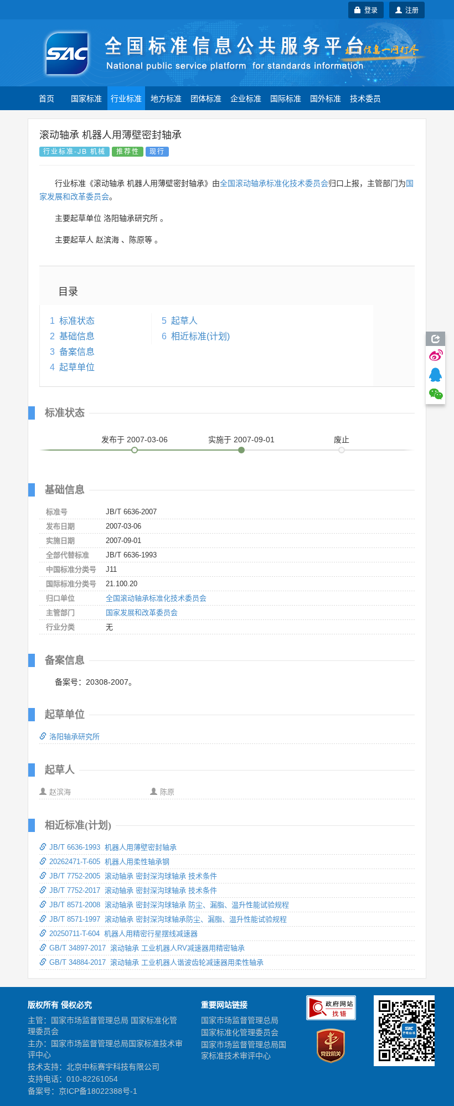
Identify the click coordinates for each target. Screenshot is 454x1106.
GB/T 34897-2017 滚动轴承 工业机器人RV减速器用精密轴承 (147, 948)
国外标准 (325, 98)
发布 (134, 439)
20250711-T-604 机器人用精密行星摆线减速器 (123, 933)
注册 (410, 9)
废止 (341, 439)
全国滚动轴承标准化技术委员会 (274, 183)
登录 (369, 9)
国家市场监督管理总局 (239, 1020)
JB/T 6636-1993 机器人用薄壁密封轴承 (113, 847)
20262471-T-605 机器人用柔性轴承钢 (109, 861)
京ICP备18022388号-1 (98, 1091)
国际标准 (285, 98)
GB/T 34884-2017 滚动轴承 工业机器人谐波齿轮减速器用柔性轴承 (156, 962)
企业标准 (245, 98)
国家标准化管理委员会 (239, 1032)
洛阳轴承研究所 (74, 736)
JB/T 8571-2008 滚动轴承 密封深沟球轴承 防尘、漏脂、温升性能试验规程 (169, 905)
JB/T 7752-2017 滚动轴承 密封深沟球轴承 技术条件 (133, 890)
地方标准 (166, 98)
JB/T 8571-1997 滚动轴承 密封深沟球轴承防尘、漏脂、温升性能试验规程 (168, 919)
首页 (46, 98)
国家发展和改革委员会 (142, 612)
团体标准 (205, 98)
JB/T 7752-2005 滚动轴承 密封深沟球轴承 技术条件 (133, 876)
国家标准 (86, 98)
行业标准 (126, 98)
